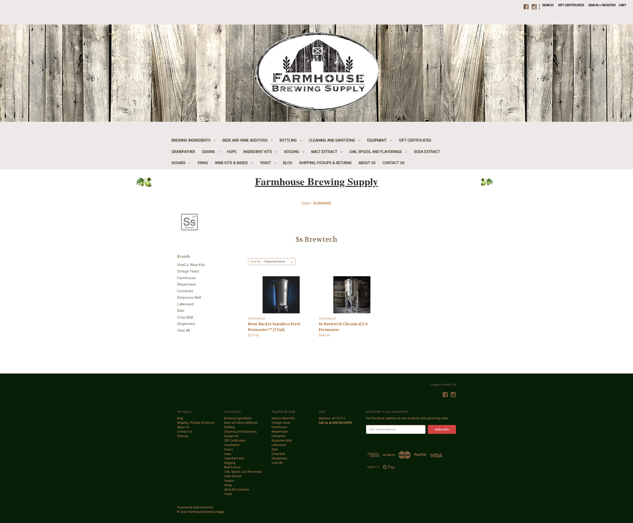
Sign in (593, 5)
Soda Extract (427, 151)
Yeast (266, 163)
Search (548, 5)
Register (609, 5)
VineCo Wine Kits (191, 265)
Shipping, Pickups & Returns (325, 163)
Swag (203, 163)
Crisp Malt (185, 317)
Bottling (289, 140)
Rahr (180, 310)
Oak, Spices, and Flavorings (376, 151)
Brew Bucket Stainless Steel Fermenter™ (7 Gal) (274, 327)
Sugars (179, 163)
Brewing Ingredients (191, 140)
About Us (367, 163)
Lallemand (185, 304)
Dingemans (186, 324)
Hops (231, 151)
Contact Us (394, 163)
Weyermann (186, 284)
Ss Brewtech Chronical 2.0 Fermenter (343, 327)
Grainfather (183, 151)
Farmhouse (186, 278)
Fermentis (185, 291)
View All (183, 330)
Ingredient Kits (258, 151)
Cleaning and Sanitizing (332, 140)
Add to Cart (281, 299)
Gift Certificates (571, 5)
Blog (287, 163)
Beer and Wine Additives (246, 140)
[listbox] (279, 261)
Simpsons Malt (189, 297)
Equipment (377, 140)
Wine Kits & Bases (232, 163)
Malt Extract (324, 151)
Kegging (292, 151)
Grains (209, 151)
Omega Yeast (188, 271)
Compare (279, 291)
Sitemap (182, 436)
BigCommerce (203, 507)
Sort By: (255, 261)
